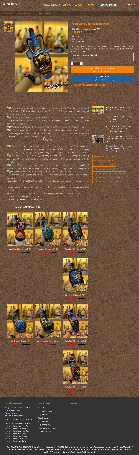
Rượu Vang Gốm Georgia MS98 (47, 341)
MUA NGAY (102, 78)
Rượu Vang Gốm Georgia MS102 (47, 249)
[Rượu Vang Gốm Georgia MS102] (47, 229)
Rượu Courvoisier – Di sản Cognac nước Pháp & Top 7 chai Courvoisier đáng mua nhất (119, 128)
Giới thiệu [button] (67, 5)
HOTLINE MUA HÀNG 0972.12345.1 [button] (89, 85)
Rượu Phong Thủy (44, 425)
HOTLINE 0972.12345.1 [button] (108, 5)
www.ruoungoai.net (15, 416)
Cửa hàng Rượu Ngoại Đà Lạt (15, 433)
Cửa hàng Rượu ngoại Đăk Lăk (16, 438)
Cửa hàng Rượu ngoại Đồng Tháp (17, 426)
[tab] (10, 102)
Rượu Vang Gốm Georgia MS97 (75, 341)
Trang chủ (10, 13)
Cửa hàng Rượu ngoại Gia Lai (15, 441)
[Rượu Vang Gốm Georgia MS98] (47, 321)
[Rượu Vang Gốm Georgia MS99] (20, 321)
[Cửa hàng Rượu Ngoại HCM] (11, 3)
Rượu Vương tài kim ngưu (47, 428)
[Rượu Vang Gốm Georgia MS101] (75, 229)
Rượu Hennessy (43, 418)
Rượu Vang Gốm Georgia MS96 (75, 387)
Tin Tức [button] (91, 5)
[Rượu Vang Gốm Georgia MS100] (75, 275)
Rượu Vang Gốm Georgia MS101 (75, 249)
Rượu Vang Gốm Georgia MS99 (19, 341)
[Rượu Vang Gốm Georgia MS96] (75, 367)
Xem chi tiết (88, 58)
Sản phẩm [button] (78, 5)
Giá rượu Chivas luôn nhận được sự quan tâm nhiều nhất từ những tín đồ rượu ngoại (119, 148)
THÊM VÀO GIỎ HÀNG (103, 69)
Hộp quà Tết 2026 (44, 431)
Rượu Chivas (42, 408)
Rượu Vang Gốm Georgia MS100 (75, 295)
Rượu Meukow (43, 421)
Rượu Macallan (43, 415)
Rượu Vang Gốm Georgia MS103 (20, 249)
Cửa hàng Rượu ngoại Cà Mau (16, 436)
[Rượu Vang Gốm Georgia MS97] (75, 321)
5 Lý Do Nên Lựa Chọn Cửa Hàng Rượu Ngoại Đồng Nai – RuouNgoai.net (119, 119)
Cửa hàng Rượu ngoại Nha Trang (17, 428)
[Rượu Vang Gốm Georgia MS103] (20, 229)
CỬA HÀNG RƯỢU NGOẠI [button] (51, 5)
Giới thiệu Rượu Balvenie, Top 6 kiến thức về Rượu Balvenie (119, 108)
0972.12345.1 (13, 413)
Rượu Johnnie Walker (45, 411)
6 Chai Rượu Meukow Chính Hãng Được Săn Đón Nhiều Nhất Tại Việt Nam (119, 138)
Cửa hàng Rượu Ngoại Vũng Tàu (17, 431)
